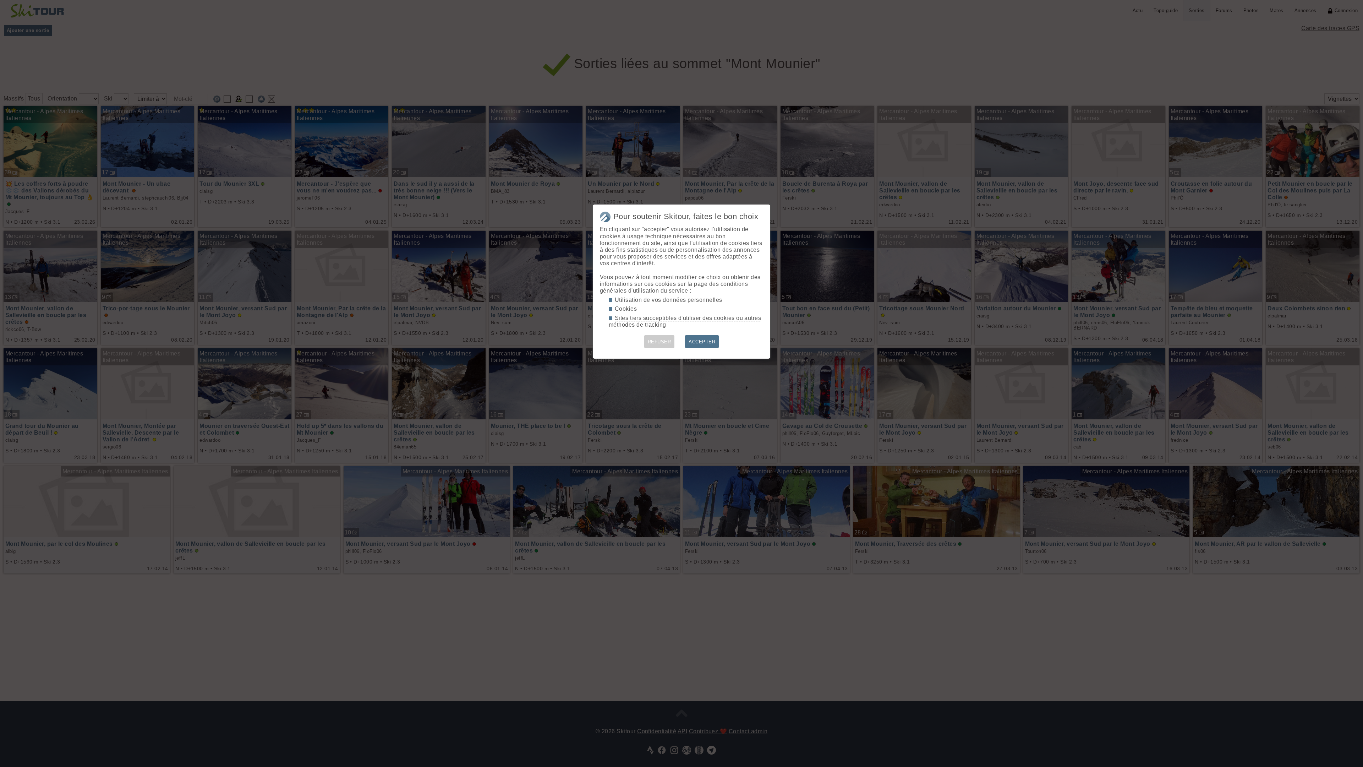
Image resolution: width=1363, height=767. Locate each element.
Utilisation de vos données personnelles (668, 300)
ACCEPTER (702, 341)
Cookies (626, 309)
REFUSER (659, 341)
